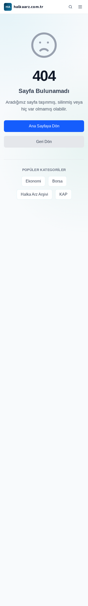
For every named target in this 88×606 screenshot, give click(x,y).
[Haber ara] (70, 7)
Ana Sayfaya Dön (44, 126)
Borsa (57, 181)
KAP (63, 194)
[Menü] (80, 7)
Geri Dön (44, 142)
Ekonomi (33, 181)
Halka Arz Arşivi (34, 194)
